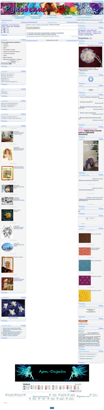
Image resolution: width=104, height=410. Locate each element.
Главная (28, 24)
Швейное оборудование (8, 105)
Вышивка (4, 78)
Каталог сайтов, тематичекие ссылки (12, 329)
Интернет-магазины (7, 106)
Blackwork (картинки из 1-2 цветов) (12, 59)
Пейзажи (5, 44)
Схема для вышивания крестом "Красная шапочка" (19, 148)
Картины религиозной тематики (11, 51)
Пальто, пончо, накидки (86, 112)
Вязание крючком (6, 75)
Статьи (33, 24)
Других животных (7, 57)
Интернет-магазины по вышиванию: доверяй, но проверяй (46, 33)
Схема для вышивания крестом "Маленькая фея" (19, 279)
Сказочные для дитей (9, 53)
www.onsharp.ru (7, 330)
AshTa (50, 36)
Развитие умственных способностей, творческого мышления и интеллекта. (11, 332)
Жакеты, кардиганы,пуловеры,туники (90, 117)
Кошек (5, 55)
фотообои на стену (88, 345)
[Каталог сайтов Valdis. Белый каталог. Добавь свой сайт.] (83, 332)
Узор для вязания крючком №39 (95, 248)
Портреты (6, 45)
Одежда (3, 91)
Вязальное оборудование (9, 103)
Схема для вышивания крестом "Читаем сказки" (19, 132)
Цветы (5, 47)
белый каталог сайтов (93, 344)
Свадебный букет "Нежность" (86, 68)
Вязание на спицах (7, 74)
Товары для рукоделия (42, 24)
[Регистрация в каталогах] (9, 396)
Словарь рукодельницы (8, 116)
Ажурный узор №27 (96, 290)
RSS (101, 19)
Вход (98, 19)
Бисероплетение (13, 317)
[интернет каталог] (42, 400)
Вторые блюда (99, 103)
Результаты (4, 62)
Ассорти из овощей (85, 101)
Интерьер (4, 93)
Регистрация (92, 19)
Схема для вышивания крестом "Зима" (19, 244)
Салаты (101, 98)
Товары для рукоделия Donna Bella (12, 328)
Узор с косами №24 (96, 260)
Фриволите (4, 80)
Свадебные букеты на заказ (95, 45)
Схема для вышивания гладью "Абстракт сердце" (18, 227)
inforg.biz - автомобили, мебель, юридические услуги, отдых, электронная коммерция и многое (89, 341)
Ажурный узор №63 (96, 276)
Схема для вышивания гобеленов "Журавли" (19, 199)
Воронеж (83, 223)
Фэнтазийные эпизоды (9, 49)
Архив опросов (12, 62)
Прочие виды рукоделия (8, 81)
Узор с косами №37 (96, 233)
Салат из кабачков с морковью (88, 97)
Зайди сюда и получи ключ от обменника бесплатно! (90, 132)
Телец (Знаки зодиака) (17, 210)
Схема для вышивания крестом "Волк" (19, 186)
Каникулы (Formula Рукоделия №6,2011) (19, 167)
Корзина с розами (18, 257)
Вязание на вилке (6, 77)
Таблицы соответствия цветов (10, 118)
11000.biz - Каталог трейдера (10, 335)
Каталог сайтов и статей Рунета (11, 334)
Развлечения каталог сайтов (86, 336)
